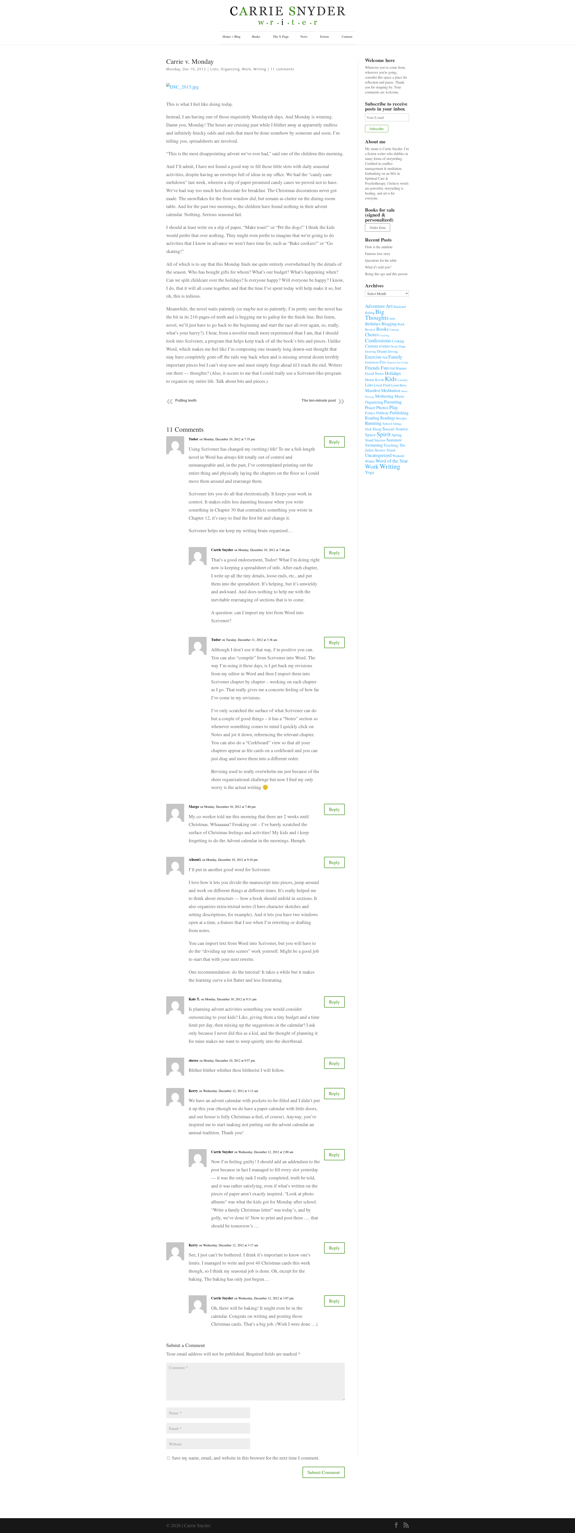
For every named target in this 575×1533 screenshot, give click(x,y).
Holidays (393, 373)
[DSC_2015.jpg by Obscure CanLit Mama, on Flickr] (182, 91)
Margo (194, 806)
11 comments (282, 69)
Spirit (384, 434)
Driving (393, 351)
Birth (392, 318)
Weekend (398, 456)
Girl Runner (398, 368)
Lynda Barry (399, 385)
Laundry (403, 380)
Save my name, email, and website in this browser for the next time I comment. (245, 1458)
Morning (369, 396)
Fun (385, 367)
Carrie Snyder (222, 549)
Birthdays (372, 323)
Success (379, 440)
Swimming (374, 445)
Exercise (373, 356)
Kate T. (194, 998)
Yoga (369, 472)
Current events (377, 346)
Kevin (379, 379)
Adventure (375, 306)
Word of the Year (392, 461)
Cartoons (394, 329)
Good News (374, 373)
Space (370, 434)
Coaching (384, 335)
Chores (372, 334)
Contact (347, 36)
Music (399, 396)
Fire (383, 362)
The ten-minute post (319, 400)
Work (246, 69)
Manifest (372, 390)
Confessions (378, 340)
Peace (370, 407)
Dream (382, 351)
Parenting (393, 402)
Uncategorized (378, 455)
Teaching (391, 445)
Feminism (372, 362)
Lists (214, 69)
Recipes (401, 418)
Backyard (400, 306)
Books (382, 329)
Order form (377, 227)
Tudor (193, 438)
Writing (259, 69)
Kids (391, 378)
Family (395, 356)
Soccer (388, 429)
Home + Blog (231, 36)
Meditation (390, 390)
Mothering (384, 396)
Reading (372, 418)
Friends (372, 367)
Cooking (398, 341)
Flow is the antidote (379, 246)
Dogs (402, 346)
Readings (387, 418)
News (303, 36)
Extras (324, 36)
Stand (369, 440)
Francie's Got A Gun (397, 362)
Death (394, 346)
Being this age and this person (386, 273)
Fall (385, 357)
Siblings (397, 423)
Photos (382, 407)
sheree (193, 1060)
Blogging (389, 323)
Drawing (370, 352)
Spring (397, 434)
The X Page (281, 36)
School (387, 423)
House (369, 379)
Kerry (193, 1090)
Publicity (382, 412)
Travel (391, 450)
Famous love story (377, 253)
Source (402, 429)
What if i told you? (378, 267)
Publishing (399, 413)
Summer (394, 440)
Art (389, 305)
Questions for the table (381, 260)
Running (373, 423)
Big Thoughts (377, 314)
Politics (370, 413)
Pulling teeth (186, 400)
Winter (370, 461)
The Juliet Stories (385, 448)
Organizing (230, 69)
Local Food (382, 385)
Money (404, 391)
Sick (368, 429)
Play (393, 407)
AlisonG (195, 859)
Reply (334, 442)
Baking (369, 312)
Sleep (376, 429)
